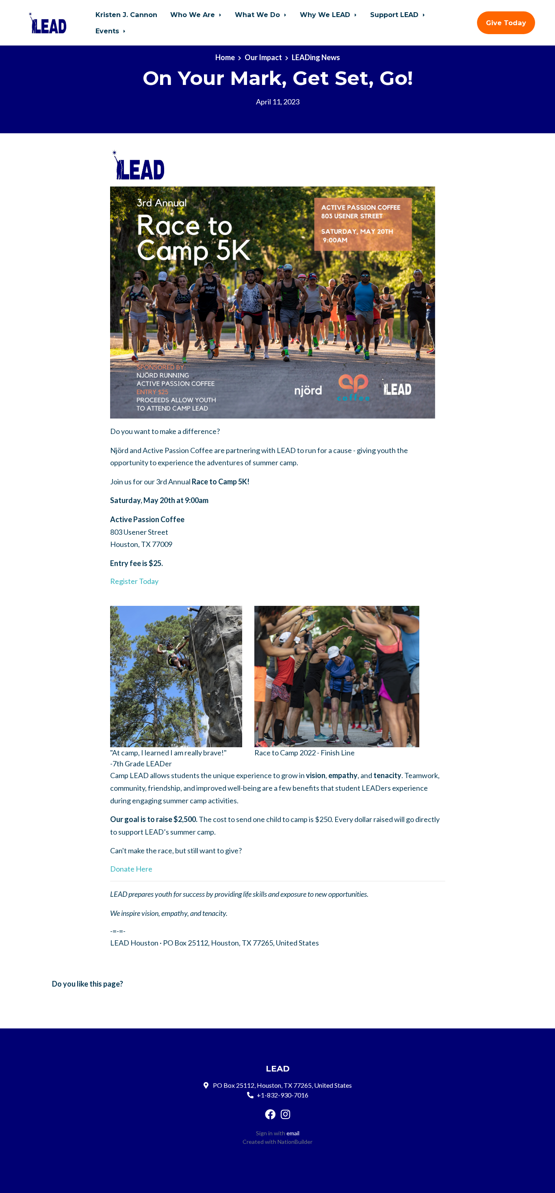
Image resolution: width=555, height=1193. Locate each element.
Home (225, 57)
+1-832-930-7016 (282, 1095)
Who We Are (193, 15)
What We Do (258, 15)
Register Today (134, 581)
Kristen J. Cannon (126, 15)
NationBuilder (295, 1141)
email (292, 1133)
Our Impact (263, 57)
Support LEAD (395, 15)
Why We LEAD (326, 15)
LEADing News (316, 57)
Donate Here (131, 868)
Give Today (506, 23)
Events (108, 31)
